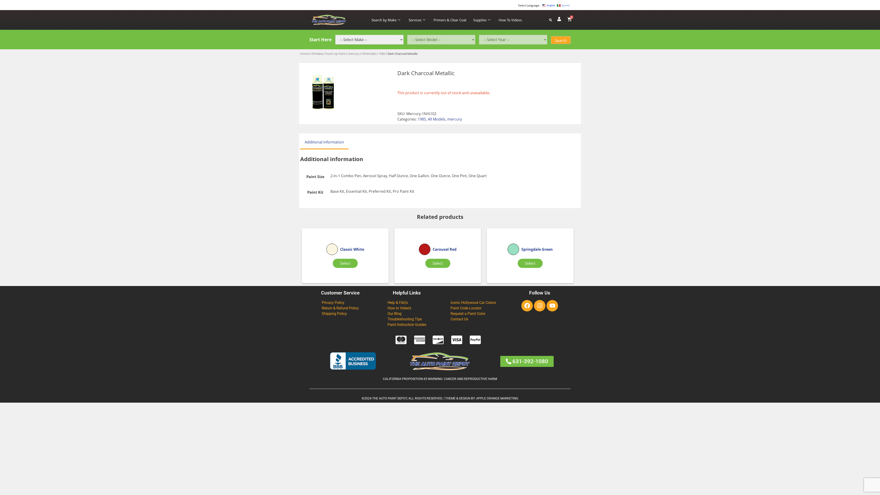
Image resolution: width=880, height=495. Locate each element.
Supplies (480, 20)
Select (345, 263)
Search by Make (383, 20)
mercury (354, 54)
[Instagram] (539, 305)
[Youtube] (552, 305)
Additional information (324, 142)
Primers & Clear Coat (450, 20)
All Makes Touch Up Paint (328, 54)
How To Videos (510, 20)
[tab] (324, 142)
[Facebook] (527, 305)
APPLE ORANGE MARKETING (497, 398)
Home (304, 54)
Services (415, 20)
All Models (369, 54)
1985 (382, 54)
